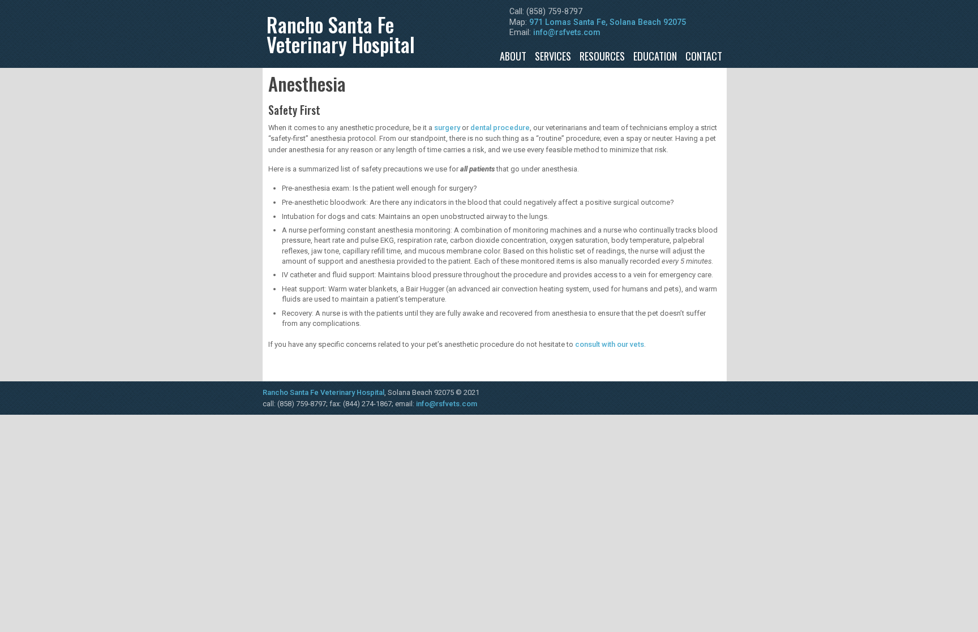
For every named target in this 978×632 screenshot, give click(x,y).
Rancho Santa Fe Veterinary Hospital (323, 392)
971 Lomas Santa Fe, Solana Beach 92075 (607, 22)
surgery (447, 127)
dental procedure (500, 127)
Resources (602, 56)
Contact (703, 56)
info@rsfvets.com (566, 32)
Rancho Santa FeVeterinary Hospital (341, 34)
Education (655, 56)
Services (553, 56)
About (513, 56)
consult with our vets (609, 344)
